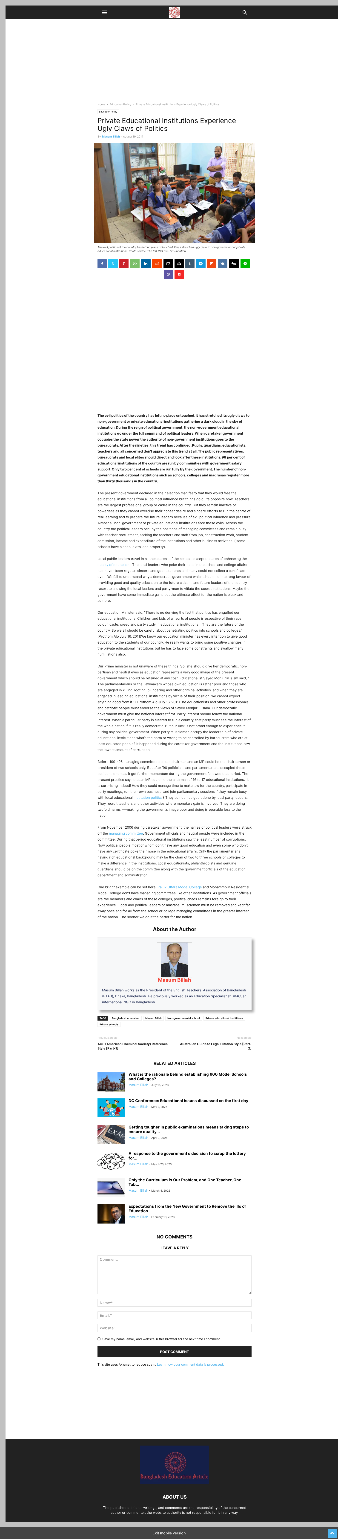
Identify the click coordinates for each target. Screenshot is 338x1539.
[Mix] (211, 263)
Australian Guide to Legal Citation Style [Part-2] (216, 1046)
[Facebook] (102, 263)
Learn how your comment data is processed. (190, 1364)
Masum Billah (111, 136)
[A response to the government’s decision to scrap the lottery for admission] (111, 1161)
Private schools (109, 1024)
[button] (104, 12)
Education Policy (120, 104)
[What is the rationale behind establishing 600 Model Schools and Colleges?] (111, 1082)
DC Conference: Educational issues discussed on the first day (188, 1100)
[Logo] (174, 1483)
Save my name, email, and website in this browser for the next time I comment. (161, 1339)
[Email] (168, 263)
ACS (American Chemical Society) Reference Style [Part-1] (132, 1046)
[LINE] (245, 263)
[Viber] (168, 274)
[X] (113, 263)
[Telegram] (201, 263)
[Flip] (179, 274)
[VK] (222, 263)
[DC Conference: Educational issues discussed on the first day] (111, 1107)
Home (101, 104)
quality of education (113, 565)
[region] (174, 316)
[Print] (179, 263)
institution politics (148, 797)
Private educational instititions (224, 1018)
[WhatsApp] (135, 263)
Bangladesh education (126, 1018)
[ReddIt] (157, 263)
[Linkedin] (146, 263)
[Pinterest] (124, 263)
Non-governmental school (183, 1018)
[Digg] (234, 263)
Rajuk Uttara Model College (180, 887)
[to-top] (332, 1531)
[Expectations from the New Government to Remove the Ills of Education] (111, 1214)
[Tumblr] (190, 263)
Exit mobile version (169, 1533)
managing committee (126, 833)
